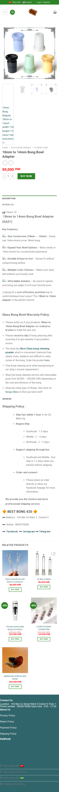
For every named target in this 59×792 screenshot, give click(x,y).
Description (8, 198)
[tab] (29, 199)
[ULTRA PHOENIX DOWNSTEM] (44, 610)
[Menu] (5, 12)
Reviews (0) (8, 204)
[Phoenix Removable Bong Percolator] (15, 610)
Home (5, 147)
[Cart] (55, 12)
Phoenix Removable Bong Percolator (15, 628)
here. (47, 360)
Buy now (26, 176)
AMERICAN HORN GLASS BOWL (15, 677)
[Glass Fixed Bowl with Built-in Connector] (15, 563)
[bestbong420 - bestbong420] (34, 12)
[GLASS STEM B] (44, 563)
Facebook (12, 531)
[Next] (52, 53)
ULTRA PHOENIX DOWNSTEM (43, 628)
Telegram (44, 531)
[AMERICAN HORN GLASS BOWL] (15, 660)
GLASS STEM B (44, 579)
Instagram (29, 531)
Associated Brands (21, 147)
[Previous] (7, 53)
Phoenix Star (41, 147)
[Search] (12, 12)
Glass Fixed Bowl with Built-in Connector (15, 580)
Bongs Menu (12, 391)
